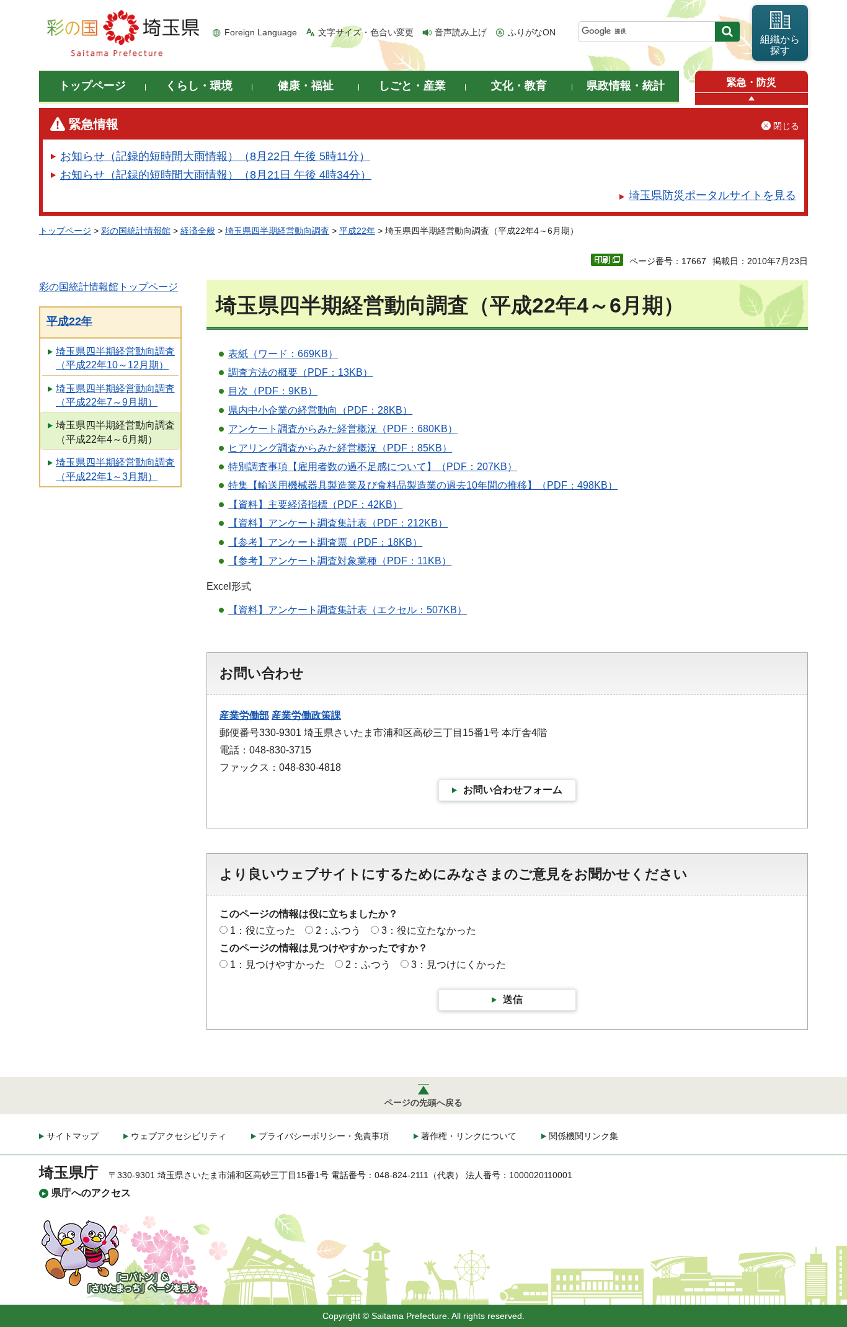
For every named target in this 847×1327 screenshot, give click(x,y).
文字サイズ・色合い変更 (366, 32)
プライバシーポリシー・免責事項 (324, 1136)
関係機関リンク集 (583, 1136)
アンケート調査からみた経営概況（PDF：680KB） (343, 429)
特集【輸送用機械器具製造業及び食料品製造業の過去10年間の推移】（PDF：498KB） (423, 485)
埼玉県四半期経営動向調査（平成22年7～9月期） (115, 395)
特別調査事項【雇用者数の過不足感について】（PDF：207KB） (372, 466)
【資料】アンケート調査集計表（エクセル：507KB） (347, 610)
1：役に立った (262, 930)
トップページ (65, 231)
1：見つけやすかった (277, 964)
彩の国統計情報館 (136, 231)
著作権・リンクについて (469, 1136)
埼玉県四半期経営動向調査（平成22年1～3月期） (115, 469)
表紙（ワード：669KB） (283, 353)
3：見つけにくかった (458, 964)
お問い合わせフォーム (512, 789)
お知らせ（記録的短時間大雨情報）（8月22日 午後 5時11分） (215, 156)
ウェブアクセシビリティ (178, 1136)
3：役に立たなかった (428, 930)
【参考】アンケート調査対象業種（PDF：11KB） (339, 561)
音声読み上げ (461, 32)
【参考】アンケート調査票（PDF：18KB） (325, 542)
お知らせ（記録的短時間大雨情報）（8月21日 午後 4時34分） (215, 175)
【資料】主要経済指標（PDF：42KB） (315, 504)
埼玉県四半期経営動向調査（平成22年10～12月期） (115, 358)
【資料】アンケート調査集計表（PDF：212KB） (338, 523)
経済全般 (197, 231)
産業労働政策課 (306, 715)
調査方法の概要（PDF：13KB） (300, 372)
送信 (513, 999)
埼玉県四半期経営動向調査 (277, 231)
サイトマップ (73, 1136)
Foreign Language (260, 32)
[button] (751, 99)
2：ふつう (338, 930)
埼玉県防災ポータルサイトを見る (712, 195)
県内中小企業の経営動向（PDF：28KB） (320, 410)
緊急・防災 (751, 82)
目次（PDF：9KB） (272, 391)
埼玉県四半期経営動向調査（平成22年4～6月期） (115, 432)
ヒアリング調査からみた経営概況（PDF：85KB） (340, 448)
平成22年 (357, 231)
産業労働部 (244, 715)
